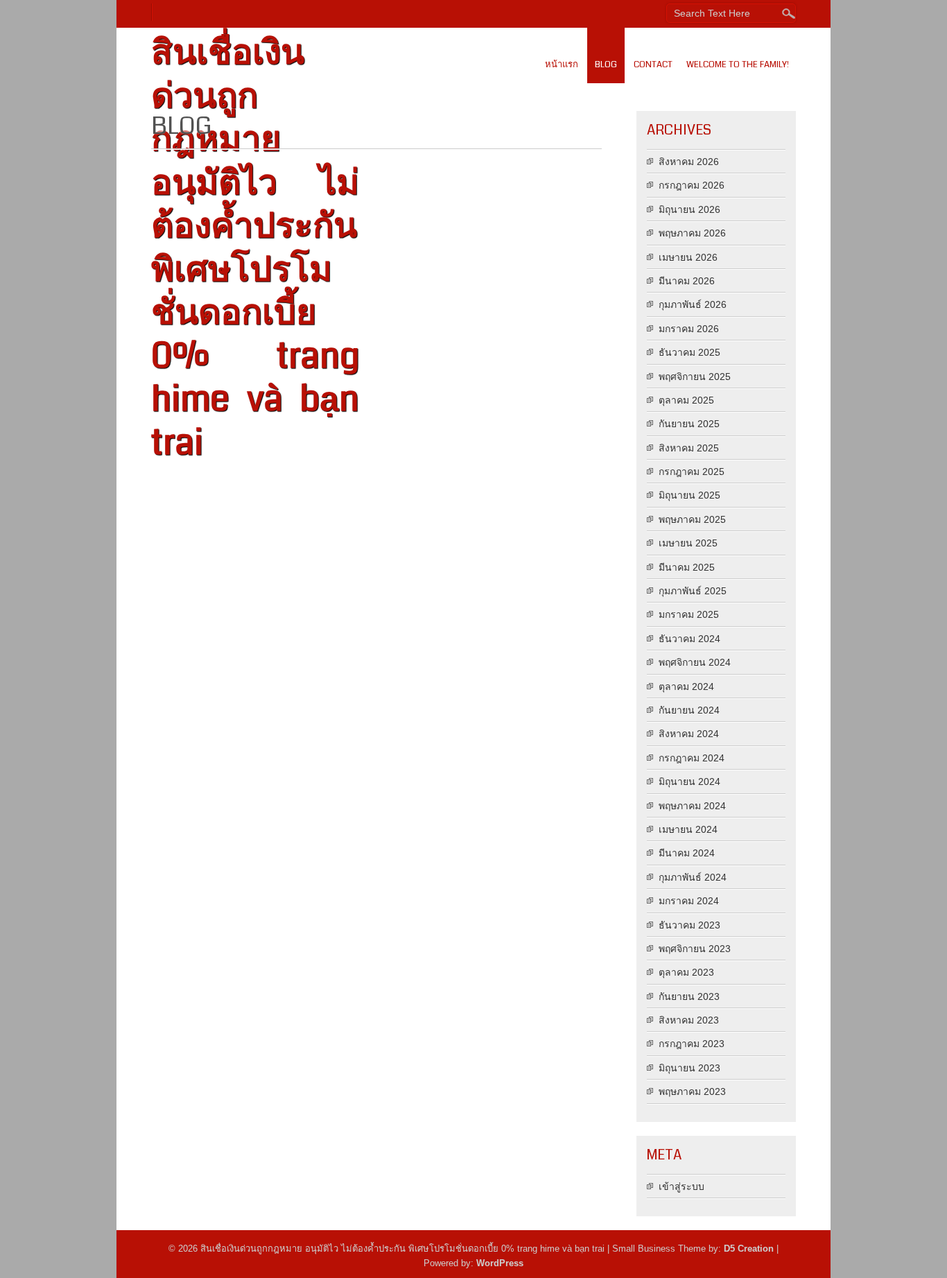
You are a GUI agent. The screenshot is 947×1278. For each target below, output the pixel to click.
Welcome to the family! (737, 64)
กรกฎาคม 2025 (691, 471)
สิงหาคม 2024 (689, 733)
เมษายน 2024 (688, 829)
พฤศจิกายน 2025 (695, 376)
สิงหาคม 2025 (689, 448)
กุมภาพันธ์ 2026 (693, 304)
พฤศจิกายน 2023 (695, 948)
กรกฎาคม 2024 (691, 757)
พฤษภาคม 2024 (692, 805)
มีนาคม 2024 (687, 852)
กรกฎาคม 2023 (691, 1043)
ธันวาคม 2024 (689, 638)
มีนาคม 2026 (687, 280)
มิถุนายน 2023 (689, 1067)
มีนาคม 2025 (687, 567)
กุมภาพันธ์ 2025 (693, 590)
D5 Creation (749, 1248)
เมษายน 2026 (688, 257)
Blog (606, 64)
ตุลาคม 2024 (686, 686)
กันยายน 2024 (689, 710)
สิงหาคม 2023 (689, 1020)
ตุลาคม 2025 (686, 400)
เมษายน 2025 (688, 543)
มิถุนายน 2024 (689, 781)
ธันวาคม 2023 (689, 925)
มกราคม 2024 (689, 900)
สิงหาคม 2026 (689, 161)
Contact (653, 64)
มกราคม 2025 (689, 614)
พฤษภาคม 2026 (692, 233)
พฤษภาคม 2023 (692, 1091)
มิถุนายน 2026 (689, 209)
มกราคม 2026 (689, 328)
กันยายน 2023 (689, 996)
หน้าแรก (561, 64)
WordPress (499, 1263)
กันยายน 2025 (689, 423)
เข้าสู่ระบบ (681, 1186)
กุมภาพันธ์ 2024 (693, 877)
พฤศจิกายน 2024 (695, 662)
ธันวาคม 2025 (689, 352)
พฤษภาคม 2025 (692, 519)
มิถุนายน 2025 (689, 495)
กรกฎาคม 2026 (691, 185)
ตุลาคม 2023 (686, 972)
